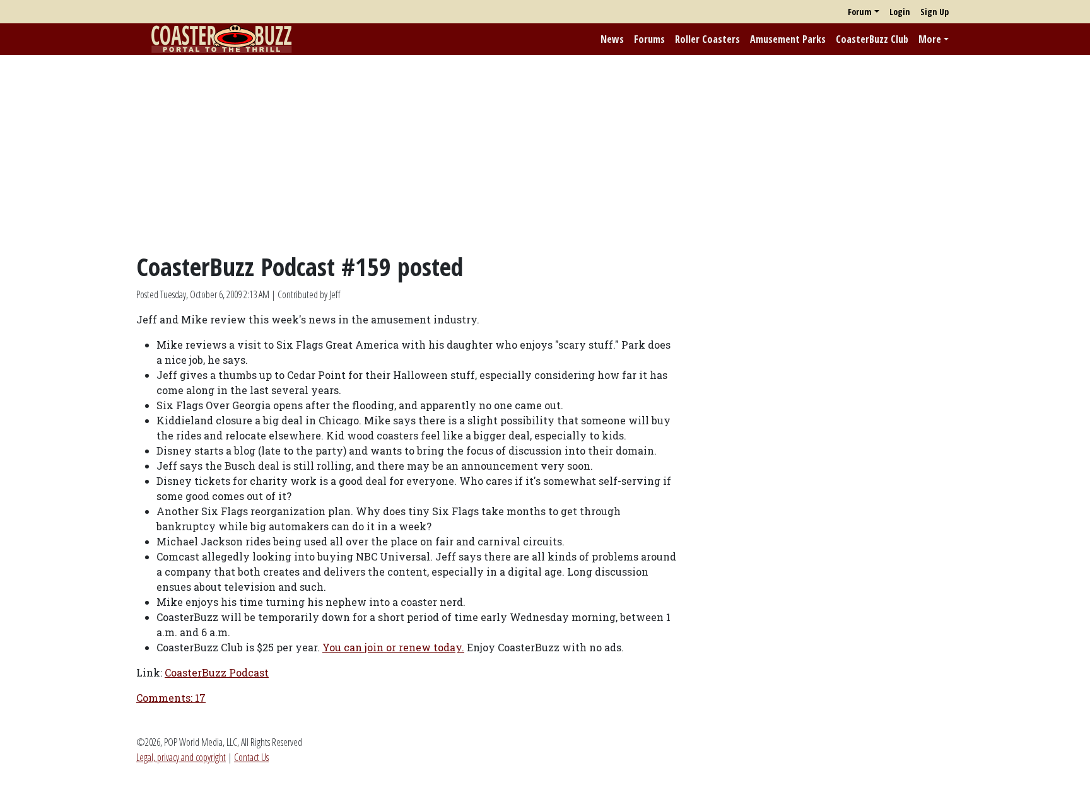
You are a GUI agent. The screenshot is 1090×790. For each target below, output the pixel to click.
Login (899, 12)
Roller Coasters (707, 39)
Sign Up (934, 12)
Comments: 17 (171, 697)
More (929, 39)
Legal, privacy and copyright (181, 757)
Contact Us (251, 757)
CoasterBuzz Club (872, 39)
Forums (649, 39)
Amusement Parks (788, 39)
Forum (860, 12)
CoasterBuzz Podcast (217, 672)
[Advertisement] (545, 153)
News (612, 39)
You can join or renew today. (393, 647)
